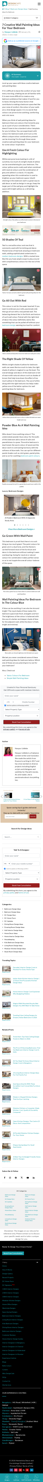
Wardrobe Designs (8, 1308)
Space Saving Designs (9, 1312)
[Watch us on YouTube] (27, 1470)
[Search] (38, 836)
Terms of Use (28, 1466)
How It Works (7, 1270)
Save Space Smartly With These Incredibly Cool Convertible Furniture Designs (26, 1086)
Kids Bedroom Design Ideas (14, 942)
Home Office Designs (9, 1304)
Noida (4, 1429)
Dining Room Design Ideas (13, 924)
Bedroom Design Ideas (19, 9)
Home (4, 1266)
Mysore (5, 1413)
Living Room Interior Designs (12, 1320)
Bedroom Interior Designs (11, 1316)
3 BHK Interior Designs (10, 1297)
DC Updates (8, 921)
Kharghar (21, 1421)
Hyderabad (7, 1408)
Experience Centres (9, 1358)
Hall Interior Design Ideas (13, 930)
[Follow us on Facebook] (11, 1470)
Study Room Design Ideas (13, 952)
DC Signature (8, 1285)
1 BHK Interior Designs (10, 1289)
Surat (4, 1443)
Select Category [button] (12, 18)
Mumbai (5, 1421)
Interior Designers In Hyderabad (13, 1350)
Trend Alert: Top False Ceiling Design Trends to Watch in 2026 (26, 1038)
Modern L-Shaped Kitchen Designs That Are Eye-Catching (25, 1098)
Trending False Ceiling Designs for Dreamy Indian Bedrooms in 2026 (25, 1016)
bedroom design (8, 325)
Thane (13, 1421)
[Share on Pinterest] (38, 47)
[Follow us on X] (22, 1178)
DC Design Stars (10, 915)
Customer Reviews (9, 1335)
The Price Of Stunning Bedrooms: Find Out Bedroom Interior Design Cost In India (26, 1050)
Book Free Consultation (21, 722)
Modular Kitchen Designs (11, 1300)
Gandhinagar (7, 1440)
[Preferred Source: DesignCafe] (21, 40)
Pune (4, 1424)
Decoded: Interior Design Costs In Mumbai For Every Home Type (25, 968)
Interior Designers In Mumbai (12, 1354)
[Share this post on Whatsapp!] (39, 32)
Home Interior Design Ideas (14, 936)
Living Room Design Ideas (13, 945)
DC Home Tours (10, 918)
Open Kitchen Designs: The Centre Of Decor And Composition (26, 1122)
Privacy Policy (15, 1466)
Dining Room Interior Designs (13, 1327)
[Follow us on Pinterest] (20, 1470)
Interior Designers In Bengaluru (13, 1343)
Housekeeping (9, 939)
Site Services (6, 1385)
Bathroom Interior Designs (11, 1331)
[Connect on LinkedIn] (31, 1470)
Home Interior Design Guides (12, 1339)
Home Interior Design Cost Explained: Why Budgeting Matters (26, 993)
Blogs (4, 1362)
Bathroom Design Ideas (12, 909)
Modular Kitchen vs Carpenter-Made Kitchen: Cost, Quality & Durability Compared (26, 1110)
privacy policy (9, 892)
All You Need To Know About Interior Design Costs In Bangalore (26, 1062)
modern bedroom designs (12, 256)
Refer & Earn (6, 1366)
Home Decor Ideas (11, 933)
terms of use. (24, 892)
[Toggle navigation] (39, 4)
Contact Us (6, 1381)
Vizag (4, 1419)
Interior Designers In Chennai (12, 1346)
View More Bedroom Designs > (21, 529)
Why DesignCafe (8, 1373)
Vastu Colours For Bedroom (18, 675)
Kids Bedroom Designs (10, 1323)
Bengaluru (6, 1402)
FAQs (4, 1377)
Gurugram (6, 1427)
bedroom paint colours (30, 456)
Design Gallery (7, 1274)
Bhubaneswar (8, 1435)
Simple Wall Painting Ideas (17, 678)
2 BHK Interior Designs (10, 1293)
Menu (4, 1262)
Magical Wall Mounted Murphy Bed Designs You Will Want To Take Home (26, 1004)
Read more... (6, 972)
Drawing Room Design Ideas (14, 927)
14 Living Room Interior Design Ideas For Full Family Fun (26, 1074)
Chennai (5, 1410)
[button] (14, 525)
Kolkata (5, 1432)
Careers (5, 1370)
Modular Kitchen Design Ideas (15, 949)
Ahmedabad (7, 1437)
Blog (7, 9)
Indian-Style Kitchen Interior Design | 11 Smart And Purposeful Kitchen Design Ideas (26, 981)
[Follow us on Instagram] (16, 1470)
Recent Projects (8, 1277)
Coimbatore (7, 1416)
